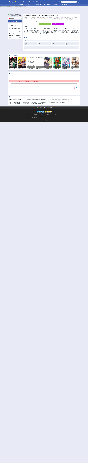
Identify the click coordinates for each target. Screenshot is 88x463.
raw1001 (40, 99)
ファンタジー (14, 25)
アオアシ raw (23, 100)
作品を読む (15, 21)
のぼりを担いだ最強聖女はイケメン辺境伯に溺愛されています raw (53, 100)
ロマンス (10, 25)
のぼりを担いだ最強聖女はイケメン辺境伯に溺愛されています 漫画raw (51, 102)
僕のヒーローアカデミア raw (15, 100)
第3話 (53, 43)
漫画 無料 (29, 99)
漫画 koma (40, 103)
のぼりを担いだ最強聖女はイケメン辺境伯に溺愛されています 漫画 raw (23, 103)
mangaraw (15, 99)
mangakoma (60, 99)
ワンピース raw (72, 99)
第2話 (67, 43)
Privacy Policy (49, 107)
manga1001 (20, 99)
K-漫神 (32, 99)
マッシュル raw (30, 100)
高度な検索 (38, 1)
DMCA (44, 107)
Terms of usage (39, 107)
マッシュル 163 (36, 100)
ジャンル (25, 1)
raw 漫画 (36, 99)
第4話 (39, 43)
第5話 (25, 43)
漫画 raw (10, 99)
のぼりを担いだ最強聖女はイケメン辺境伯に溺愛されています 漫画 (22, 102)
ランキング (31, 1)
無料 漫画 (24, 99)
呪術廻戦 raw (66, 99)
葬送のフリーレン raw (46, 99)
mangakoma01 (54, 99)
